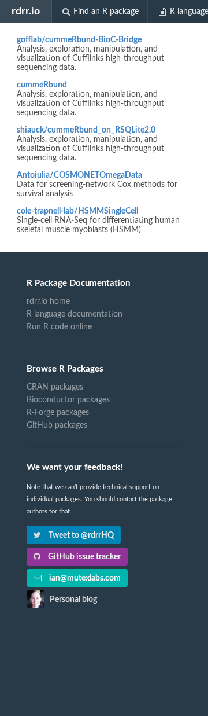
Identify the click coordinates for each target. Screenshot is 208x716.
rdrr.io (26, 11)
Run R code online (59, 327)
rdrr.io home (48, 302)
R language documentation (74, 314)
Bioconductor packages (68, 400)
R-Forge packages (58, 413)
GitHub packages (57, 425)
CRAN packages (55, 387)
